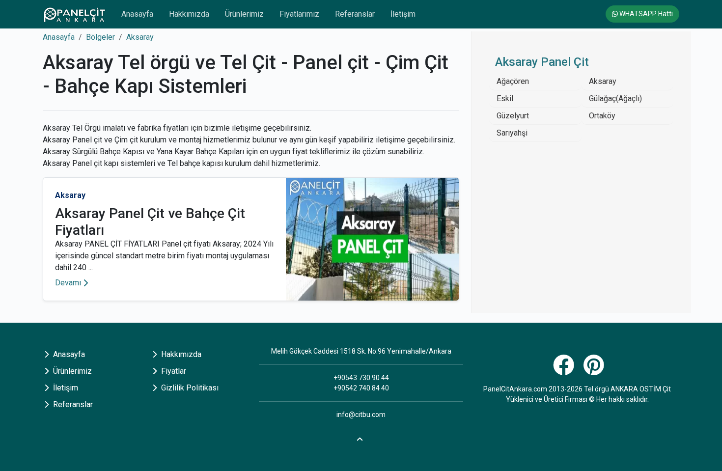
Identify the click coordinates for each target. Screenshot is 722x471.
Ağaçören (513, 81)
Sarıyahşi (512, 133)
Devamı (68, 282)
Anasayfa (137, 14)
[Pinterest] (595, 370)
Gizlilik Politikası (189, 387)
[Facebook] (565, 370)
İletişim (403, 14)
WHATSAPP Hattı (645, 14)
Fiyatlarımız (299, 14)
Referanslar (355, 14)
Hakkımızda (189, 14)
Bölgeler (100, 37)
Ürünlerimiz (244, 14)
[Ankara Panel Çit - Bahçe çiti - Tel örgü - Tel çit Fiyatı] (74, 14)
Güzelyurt (513, 115)
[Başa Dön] (361, 438)
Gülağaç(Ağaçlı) (615, 98)
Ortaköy (602, 115)
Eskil (505, 98)
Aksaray (140, 37)
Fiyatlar (172, 371)
